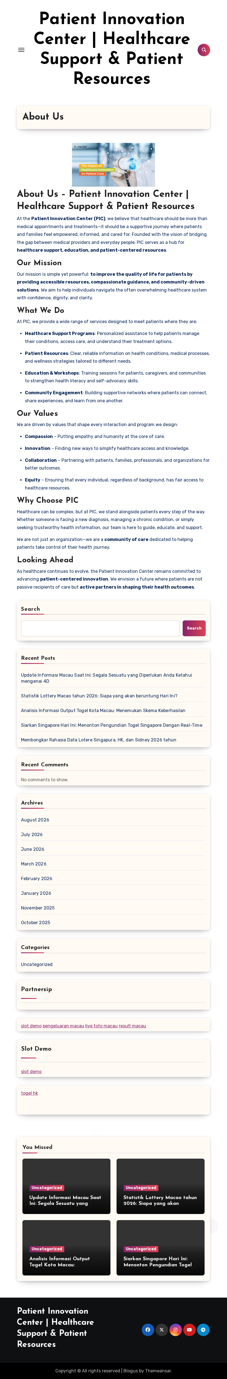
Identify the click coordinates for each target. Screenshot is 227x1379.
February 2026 (37, 878)
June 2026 (33, 849)
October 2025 (35, 922)
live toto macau (101, 1026)
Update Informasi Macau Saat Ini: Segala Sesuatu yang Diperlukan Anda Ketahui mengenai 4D (106, 678)
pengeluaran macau (63, 1026)
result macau (132, 1026)
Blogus (130, 1370)
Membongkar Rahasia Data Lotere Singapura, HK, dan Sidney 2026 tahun (98, 740)
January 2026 (36, 893)
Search (30, 609)
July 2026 (32, 834)
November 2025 (38, 908)
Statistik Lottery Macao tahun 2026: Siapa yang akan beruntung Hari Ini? (99, 695)
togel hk (29, 1093)
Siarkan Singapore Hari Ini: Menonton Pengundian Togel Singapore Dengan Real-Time (111, 725)
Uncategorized (37, 964)
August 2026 (35, 820)
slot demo (31, 1026)
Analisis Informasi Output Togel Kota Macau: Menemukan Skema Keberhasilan (103, 710)
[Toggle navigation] (21, 50)
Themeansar (158, 1370)
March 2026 (34, 864)
